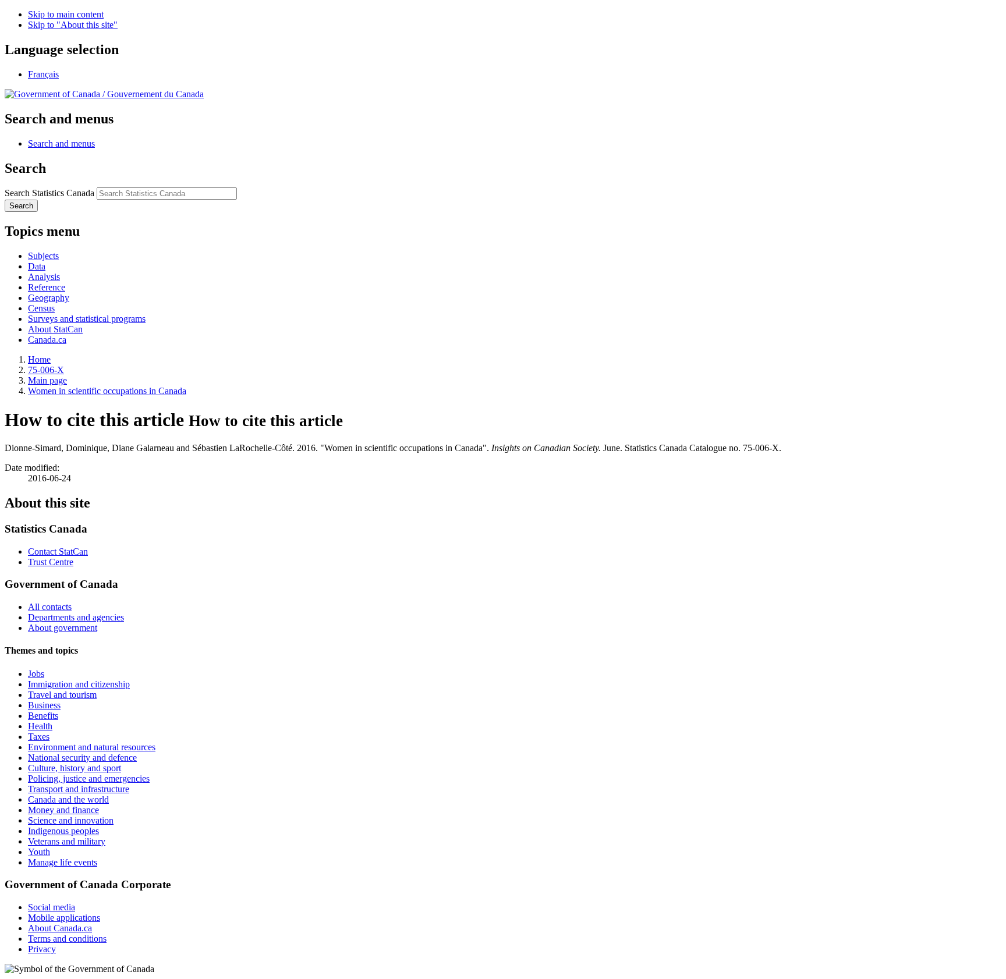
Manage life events (62, 862)
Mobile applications (64, 918)
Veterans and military (66, 841)
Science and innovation (71, 820)
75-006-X (46, 370)
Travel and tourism (62, 695)
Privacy (42, 949)
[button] (61, 143)
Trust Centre (50, 562)
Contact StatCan (58, 551)
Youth (39, 852)
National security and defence (82, 757)
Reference (46, 287)
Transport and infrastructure (78, 789)
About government (62, 628)
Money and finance (63, 810)
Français (43, 74)
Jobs (36, 674)
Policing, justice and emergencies (89, 778)
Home (39, 359)
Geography (48, 298)
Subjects (43, 256)
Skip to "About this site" (73, 25)
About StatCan (55, 329)
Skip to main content (66, 14)
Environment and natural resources (91, 747)
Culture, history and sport (74, 768)
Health (40, 726)
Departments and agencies (76, 617)
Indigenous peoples (63, 831)
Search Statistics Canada (49, 193)
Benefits (43, 716)
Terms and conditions (67, 938)
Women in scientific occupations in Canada (107, 391)
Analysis (44, 277)
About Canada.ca (60, 928)
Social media (51, 907)
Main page (47, 380)
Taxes (38, 737)
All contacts (50, 607)
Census (41, 308)
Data (36, 266)
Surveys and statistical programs (87, 319)
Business (44, 705)
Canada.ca (47, 340)
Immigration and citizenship (79, 684)
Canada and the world (68, 799)
